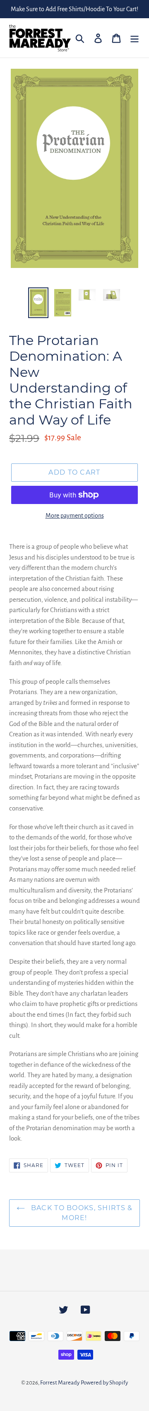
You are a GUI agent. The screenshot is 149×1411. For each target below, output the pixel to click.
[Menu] (134, 38)
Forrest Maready (59, 1383)
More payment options (75, 515)
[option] (38, 302)
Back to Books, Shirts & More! (81, 1213)
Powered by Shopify (104, 1383)
